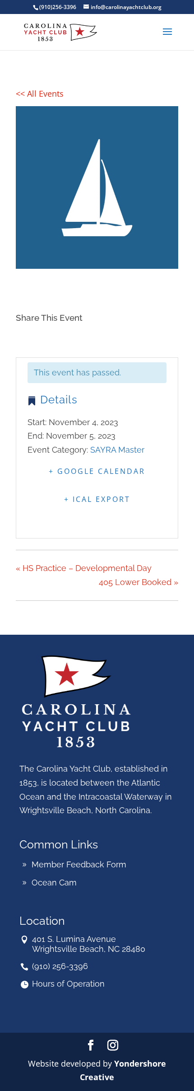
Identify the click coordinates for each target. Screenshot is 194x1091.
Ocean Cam (54, 882)
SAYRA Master (117, 449)
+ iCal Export (97, 499)
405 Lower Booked (138, 582)
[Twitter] (46, 337)
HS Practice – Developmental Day (84, 568)
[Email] (69, 337)
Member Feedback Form (79, 864)
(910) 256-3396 (60, 966)
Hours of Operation (68, 983)
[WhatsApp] (92, 337)
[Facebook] (25, 337)
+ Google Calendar (97, 471)
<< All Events (40, 93)
